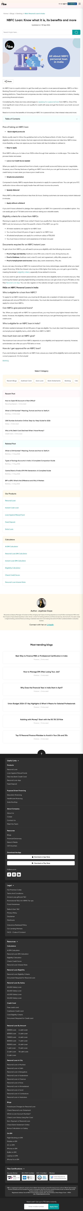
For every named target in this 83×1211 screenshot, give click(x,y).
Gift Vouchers (12, 846)
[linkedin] (19, 875)
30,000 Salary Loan (14, 991)
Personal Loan (10, 501)
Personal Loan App (13, 283)
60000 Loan (11, 1034)
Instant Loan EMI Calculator (15, 561)
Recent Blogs (12, 381)
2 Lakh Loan (11, 1052)
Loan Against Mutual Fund (15, 515)
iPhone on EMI (12, 1149)
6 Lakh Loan (23, 1037)
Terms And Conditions (15, 893)
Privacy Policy (12, 913)
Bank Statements (54, 381)
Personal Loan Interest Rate (15, 582)
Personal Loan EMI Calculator (16, 554)
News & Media (12, 842)
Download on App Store (42, 857)
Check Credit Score (12, 575)
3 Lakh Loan (11, 1055)
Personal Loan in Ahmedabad (18, 1086)
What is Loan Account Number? (19, 1114)
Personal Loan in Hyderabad (17, 1075)
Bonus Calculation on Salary (17, 1128)
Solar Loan (9, 529)
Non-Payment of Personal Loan (18, 1121)
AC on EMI (11, 1145)
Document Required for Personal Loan (21, 978)
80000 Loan (11, 1041)
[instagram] (14, 875)
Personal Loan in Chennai (16, 1079)
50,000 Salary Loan (14, 998)
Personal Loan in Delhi (15, 1068)
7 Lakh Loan (23, 1041)
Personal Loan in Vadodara (17, 1097)
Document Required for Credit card (20, 1018)
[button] (8, 81)
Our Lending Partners (14, 929)
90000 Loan (11, 1044)
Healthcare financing (14, 798)
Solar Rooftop (12, 802)
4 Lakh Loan (23, 1030)
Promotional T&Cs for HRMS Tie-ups (20, 901)
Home (5, 13)
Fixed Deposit (10, 522)
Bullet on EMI (11, 1152)
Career (9, 817)
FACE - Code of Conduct (16, 932)
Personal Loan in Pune (15, 1083)
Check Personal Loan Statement (19, 1110)
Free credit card (13, 1007)
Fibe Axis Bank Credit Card (17, 777)
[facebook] (9, 875)
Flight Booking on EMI (15, 1138)
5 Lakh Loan (23, 1034)
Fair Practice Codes (14, 890)
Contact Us (11, 820)
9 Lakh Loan (23, 1048)
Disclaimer (11, 916)
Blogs (12, 13)
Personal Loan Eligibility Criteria (18, 974)
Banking (19, 13)
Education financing (14, 795)
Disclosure (11, 920)
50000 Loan (11, 1030)
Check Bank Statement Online (18, 1125)
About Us (10, 813)
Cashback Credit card (15, 1011)
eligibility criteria (24, 272)
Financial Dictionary (14, 839)
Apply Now (54, 1207)
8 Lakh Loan (23, 1044)
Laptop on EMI (12, 1156)
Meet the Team (12, 824)
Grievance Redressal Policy (17, 925)
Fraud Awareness (13, 904)
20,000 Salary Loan (14, 987)
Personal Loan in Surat (15, 1090)
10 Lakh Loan (23, 1052)
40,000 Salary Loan (14, 994)
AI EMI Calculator (11, 546)
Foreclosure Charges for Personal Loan (21, 1107)
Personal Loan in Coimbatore (17, 1094)
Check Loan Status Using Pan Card (20, 1117)
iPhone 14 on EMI (13, 1159)
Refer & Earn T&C (13, 909)
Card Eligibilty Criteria (15, 1015)
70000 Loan (11, 1037)
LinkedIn (50, 625)
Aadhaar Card (26, 381)
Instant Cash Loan (12, 508)
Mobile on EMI (12, 1141)
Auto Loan (39, 381)
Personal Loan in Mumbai (16, 1065)
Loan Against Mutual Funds (17, 773)
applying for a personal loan (48, 102)
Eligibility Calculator (12, 568)
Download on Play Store (42, 863)
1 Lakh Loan (11, 1048)
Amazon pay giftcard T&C (16, 897)
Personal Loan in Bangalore (17, 1072)
